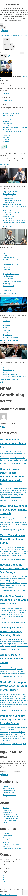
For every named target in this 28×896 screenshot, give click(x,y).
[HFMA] (4, 32)
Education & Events (8, 47)
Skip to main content (6, 1)
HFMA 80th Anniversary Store (12, 131)
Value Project (7, 210)
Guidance (6, 42)
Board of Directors (8, 812)
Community (6, 838)
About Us (6, 808)
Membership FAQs (9, 790)
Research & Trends (9, 216)
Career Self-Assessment (10, 374)
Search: (2, 53)
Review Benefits (8, 100)
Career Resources (8, 49)
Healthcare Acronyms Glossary (12, 848)
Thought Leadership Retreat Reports (14, 220)
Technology (6, 284)
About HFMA (7, 135)
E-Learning (6, 141)
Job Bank (6, 372)
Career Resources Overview (9, 380)
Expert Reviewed (8, 286)
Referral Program (8, 793)
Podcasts (6, 255)
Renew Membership (9, 795)
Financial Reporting (9, 258)
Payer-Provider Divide (10, 214)
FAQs (5, 822)
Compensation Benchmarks (11, 368)
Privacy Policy (4, 895)
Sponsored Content (9, 288)
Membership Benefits (9, 788)
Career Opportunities (9, 820)
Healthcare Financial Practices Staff (14, 223)
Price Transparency (9, 278)
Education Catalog (9, 323)
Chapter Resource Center (11, 844)
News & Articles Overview (8, 293)
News (5, 272)
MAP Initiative (7, 123)
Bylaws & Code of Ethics (10, 814)
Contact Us (6, 139)
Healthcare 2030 (8, 198)
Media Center (7, 137)
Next (3, 746)
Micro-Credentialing (9, 333)
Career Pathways (8, 370)
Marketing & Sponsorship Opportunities (15, 127)
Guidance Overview (6, 226)
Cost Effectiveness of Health (12, 260)
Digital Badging (8, 335)
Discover (6, 39)
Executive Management (10, 816)
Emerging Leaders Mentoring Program (15, 376)
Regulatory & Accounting (10, 192)
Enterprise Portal (8, 842)
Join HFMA (6, 786)
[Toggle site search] (3, 56)
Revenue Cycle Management (12, 281)
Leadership (6, 267)
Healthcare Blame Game (10, 264)
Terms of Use (13, 895)
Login (1, 382)
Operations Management (11, 274)
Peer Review (7, 125)
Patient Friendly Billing (10, 194)
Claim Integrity (7, 218)
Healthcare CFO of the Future (12, 200)
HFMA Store (7, 129)
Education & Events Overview (9, 340)
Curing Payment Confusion (11, 212)
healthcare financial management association (14, 35)
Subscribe (17, 771)
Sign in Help (7, 797)
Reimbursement (8, 276)
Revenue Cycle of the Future (12, 204)
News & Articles (7, 44)
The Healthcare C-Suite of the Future (14, 206)
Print (3, 427)
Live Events (6, 321)
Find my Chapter (8, 115)
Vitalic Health (7, 121)
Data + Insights (8, 119)
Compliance (6, 269)
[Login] (8, 57)
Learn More (6, 93)
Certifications (7, 331)
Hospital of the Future (9, 202)
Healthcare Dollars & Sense (11, 196)
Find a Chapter (7, 836)
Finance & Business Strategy (12, 262)
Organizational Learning (10, 337)
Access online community (11, 113)
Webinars (6, 327)
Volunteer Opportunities (10, 818)
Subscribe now (4, 164)
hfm (4, 253)
